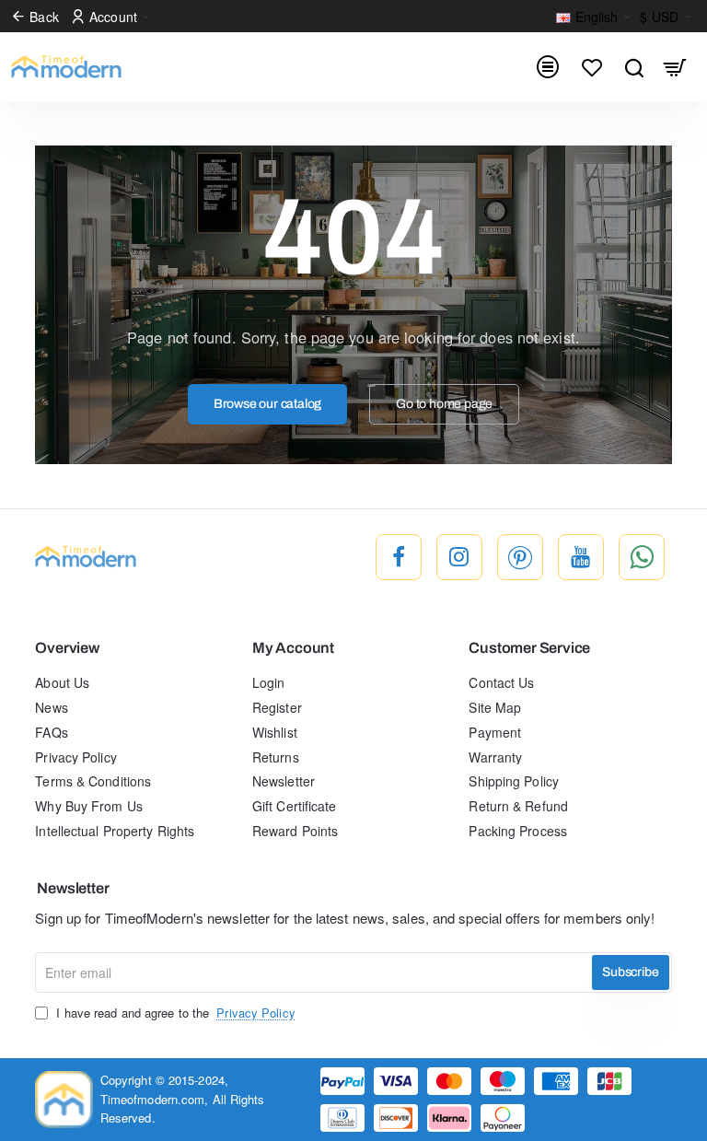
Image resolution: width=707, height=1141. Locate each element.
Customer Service (529, 648)
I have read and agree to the (173, 1013)
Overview (67, 648)
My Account (293, 648)
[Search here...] (634, 66)
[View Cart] (675, 66)
